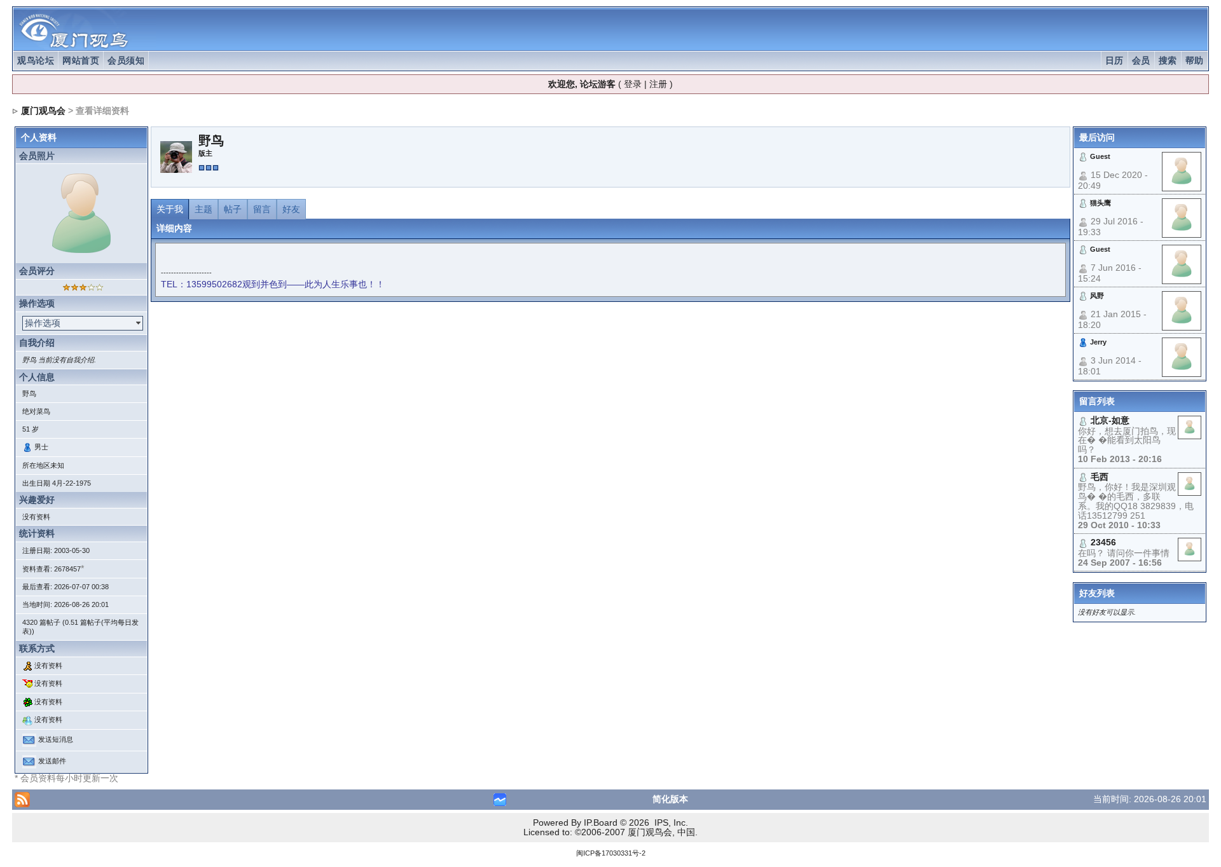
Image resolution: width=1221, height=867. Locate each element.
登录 (633, 84)
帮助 (1194, 60)
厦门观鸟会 (43, 111)
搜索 (1168, 60)
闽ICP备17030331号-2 (610, 853)
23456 (1103, 542)
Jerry (1098, 342)
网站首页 (80, 60)
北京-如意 (1110, 420)
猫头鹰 (1100, 203)
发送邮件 (52, 761)
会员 (1141, 60)
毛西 (1099, 477)
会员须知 (125, 60)
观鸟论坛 (35, 60)
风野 (1097, 295)
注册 (658, 84)
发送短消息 (55, 739)
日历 (1114, 60)
